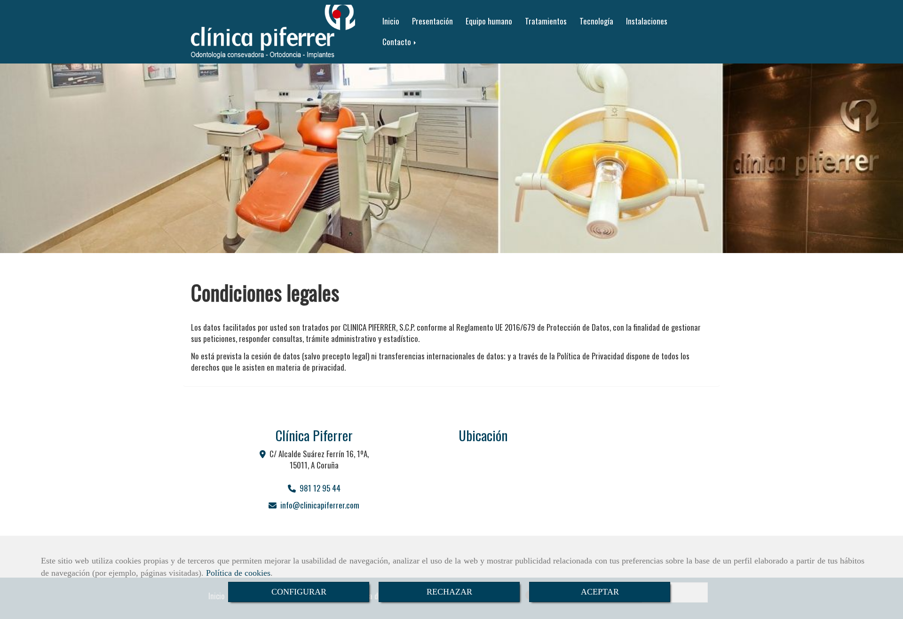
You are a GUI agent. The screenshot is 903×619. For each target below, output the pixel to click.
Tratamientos (546, 21)
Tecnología (596, 21)
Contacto (397, 42)
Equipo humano (489, 21)
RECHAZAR (449, 591)
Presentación (432, 21)
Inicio (390, 21)
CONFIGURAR (298, 591)
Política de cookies (238, 573)
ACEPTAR (600, 591)
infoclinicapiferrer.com (319, 505)
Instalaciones (646, 21)
